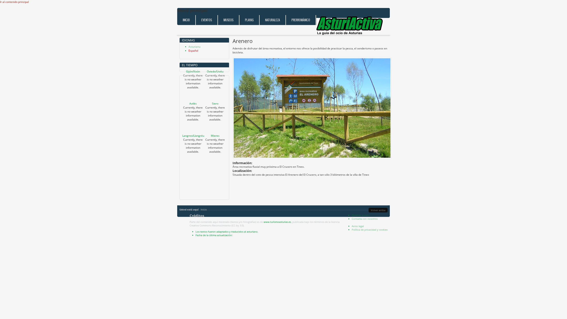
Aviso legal (358, 226)
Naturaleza (272, 20)
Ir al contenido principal (14, 2)
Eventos (206, 20)
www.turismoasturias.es (277, 222)
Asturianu (194, 47)
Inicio (186, 20)
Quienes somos (360, 215)
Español (193, 51)
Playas (249, 20)
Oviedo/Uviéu (215, 71)
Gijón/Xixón (193, 71)
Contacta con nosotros (365, 218)
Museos (228, 20)
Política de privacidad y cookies (370, 229)
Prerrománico (300, 20)
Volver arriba (378, 210)
